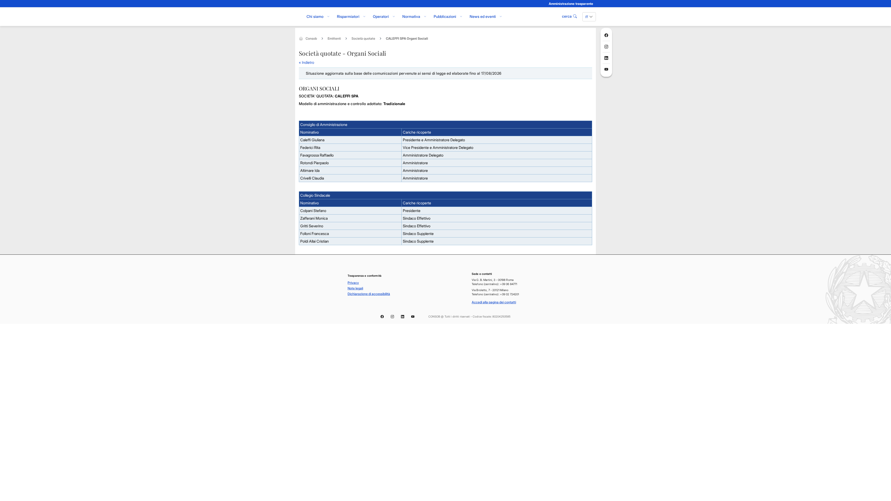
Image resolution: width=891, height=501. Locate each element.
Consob (311, 38)
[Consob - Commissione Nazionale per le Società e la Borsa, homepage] (297, 16)
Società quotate (363, 38)
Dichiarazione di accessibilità (369, 294)
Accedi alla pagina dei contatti (494, 302)
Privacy (353, 283)
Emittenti (334, 38)
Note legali (355, 288)
